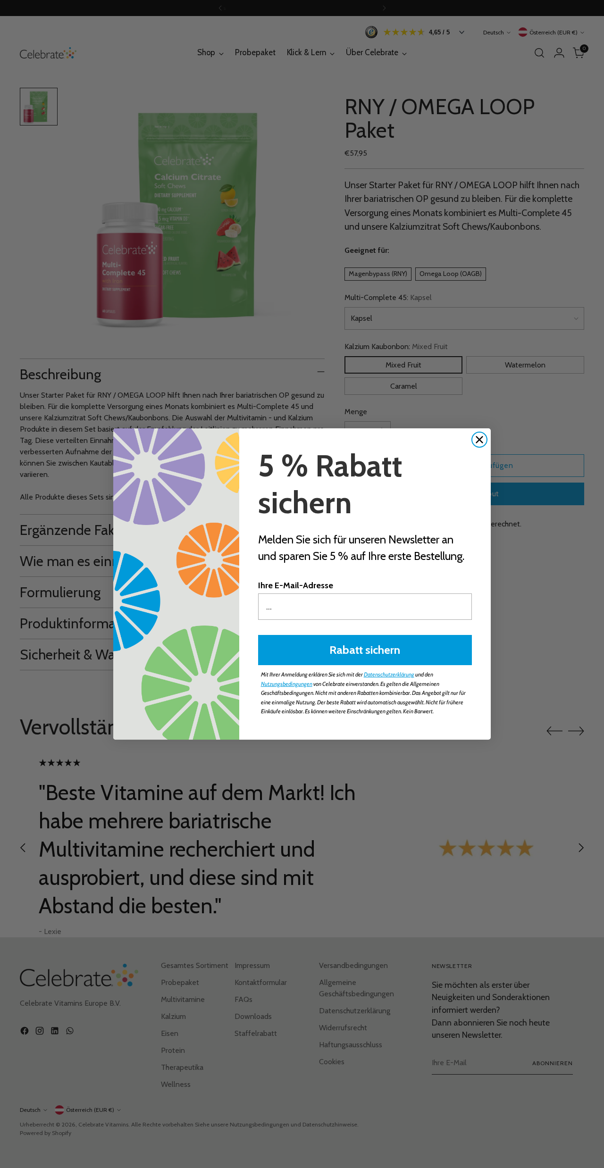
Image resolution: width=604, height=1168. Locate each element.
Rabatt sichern (364, 650)
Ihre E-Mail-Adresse (295, 585)
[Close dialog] (479, 439)
